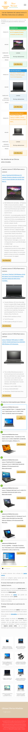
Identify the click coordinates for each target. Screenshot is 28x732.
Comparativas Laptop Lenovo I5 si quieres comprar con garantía (20, 694)
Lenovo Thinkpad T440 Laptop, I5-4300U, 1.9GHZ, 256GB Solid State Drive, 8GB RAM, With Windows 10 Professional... (13, 342)
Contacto (23, 729)
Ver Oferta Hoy (18, 64)
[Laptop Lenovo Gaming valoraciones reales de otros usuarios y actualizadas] (20, 656)
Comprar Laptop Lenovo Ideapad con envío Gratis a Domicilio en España (20, 679)
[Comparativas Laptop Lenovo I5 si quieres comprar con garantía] (20, 688)
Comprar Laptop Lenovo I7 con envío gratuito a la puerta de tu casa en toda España (7, 663)
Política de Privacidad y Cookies (15, 729)
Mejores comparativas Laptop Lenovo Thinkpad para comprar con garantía (7, 647)
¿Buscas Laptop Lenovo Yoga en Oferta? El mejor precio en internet (21, 647)
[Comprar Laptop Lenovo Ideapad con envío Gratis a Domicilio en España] (20, 673)
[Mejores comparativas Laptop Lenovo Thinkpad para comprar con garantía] (7, 641)
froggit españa (6, 712)
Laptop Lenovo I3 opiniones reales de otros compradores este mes (7, 694)
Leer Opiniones (21, 417)
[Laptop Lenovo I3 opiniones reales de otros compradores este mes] (7, 688)
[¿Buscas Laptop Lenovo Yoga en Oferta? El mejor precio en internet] (20, 641)
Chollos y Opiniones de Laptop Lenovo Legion (7, 679)
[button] (25, 5)
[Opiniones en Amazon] (14, 566)
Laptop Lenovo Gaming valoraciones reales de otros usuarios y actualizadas (20, 663)
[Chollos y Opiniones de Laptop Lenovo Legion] (7, 673)
